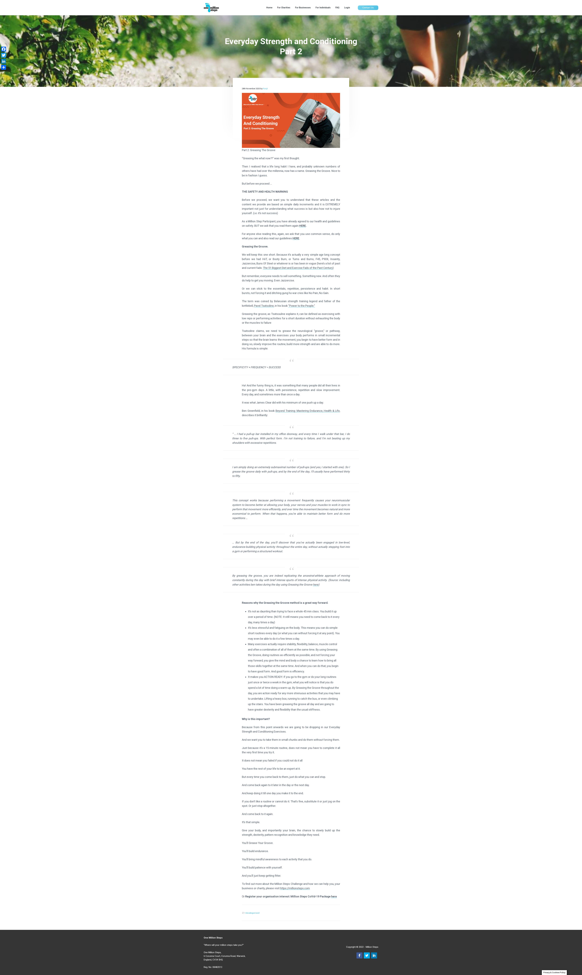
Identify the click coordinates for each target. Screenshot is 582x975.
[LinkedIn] (4, 61)
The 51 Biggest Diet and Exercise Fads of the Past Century (298, 267)
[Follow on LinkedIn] (374, 955)
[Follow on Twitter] (367, 955)
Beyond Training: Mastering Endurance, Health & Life (308, 410)
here (315, 584)
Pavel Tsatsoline (264, 305)
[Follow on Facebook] (359, 955)
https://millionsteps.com (295, 888)
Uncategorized (252, 913)
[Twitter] (4, 55)
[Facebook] (4, 49)
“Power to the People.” (301, 305)
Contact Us (368, 7)
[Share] (4, 67)
